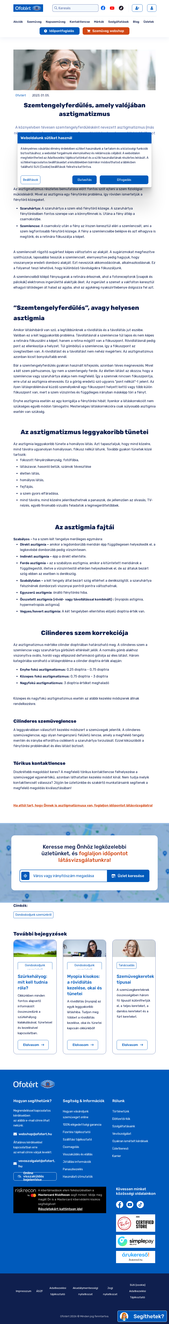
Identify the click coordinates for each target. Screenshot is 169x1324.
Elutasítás (84, 180)
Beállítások (30, 180)
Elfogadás (124, 180)
